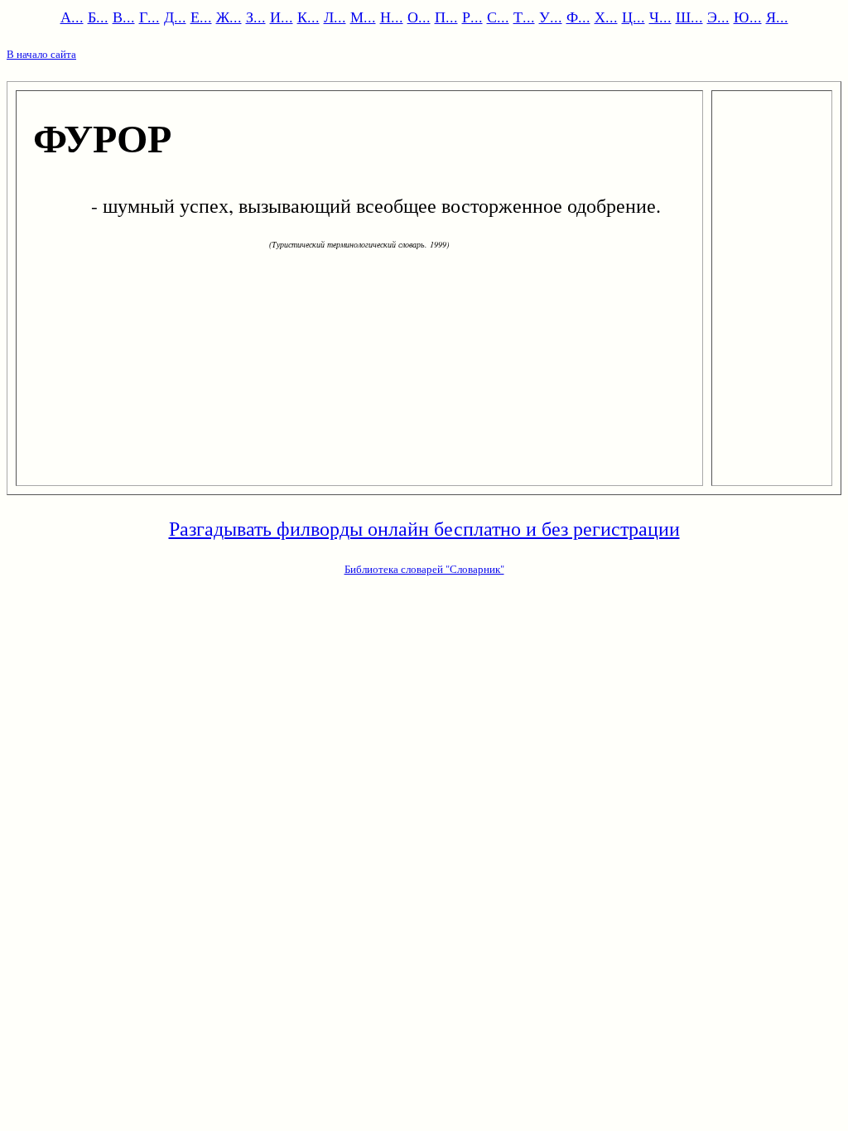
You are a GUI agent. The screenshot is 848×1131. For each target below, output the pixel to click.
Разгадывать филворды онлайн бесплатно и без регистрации (424, 528)
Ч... (660, 16)
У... (550, 16)
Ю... (748, 16)
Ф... (578, 16)
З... (256, 16)
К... (308, 16)
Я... (777, 16)
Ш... (689, 16)
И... (281, 16)
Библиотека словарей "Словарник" (424, 568)
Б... (98, 16)
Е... (201, 16)
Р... (472, 16)
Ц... (633, 16)
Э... (718, 16)
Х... (606, 16)
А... (72, 16)
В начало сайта (41, 53)
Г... (149, 16)
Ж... (229, 16)
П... (446, 16)
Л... (335, 16)
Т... (524, 16)
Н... (391, 16)
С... (498, 16)
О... (419, 16)
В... (124, 16)
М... (363, 16)
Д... (175, 16)
